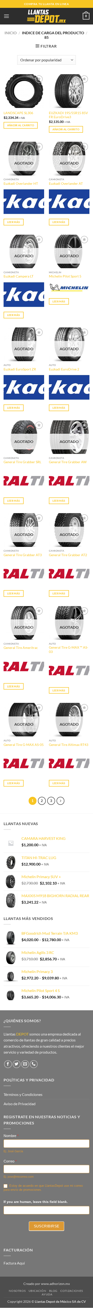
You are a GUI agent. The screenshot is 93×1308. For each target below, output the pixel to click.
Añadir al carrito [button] (20, 125)
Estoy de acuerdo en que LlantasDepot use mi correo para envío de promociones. (43, 1187)
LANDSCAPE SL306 (18, 113)
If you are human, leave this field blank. (36, 1202)
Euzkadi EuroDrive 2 (64, 369)
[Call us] (34, 1064)
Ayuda (47, 1294)
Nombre (11, 1136)
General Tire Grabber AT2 (68, 555)
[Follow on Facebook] (8, 1064)
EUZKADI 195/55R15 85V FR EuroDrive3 (68, 115)
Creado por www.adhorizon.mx (46, 1284)
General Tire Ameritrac (21, 648)
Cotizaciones (71, 1291)
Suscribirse (46, 1226)
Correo (10, 1161)
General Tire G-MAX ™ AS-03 (68, 650)
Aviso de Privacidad (20, 1103)
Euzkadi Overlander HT (21, 183)
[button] (6, 16)
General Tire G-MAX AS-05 (24, 745)
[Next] (61, 801)
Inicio (11, 32)
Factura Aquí (14, 1263)
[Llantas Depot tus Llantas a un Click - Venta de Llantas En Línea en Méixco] (46, 16)
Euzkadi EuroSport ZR (20, 369)
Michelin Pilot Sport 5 (65, 276)
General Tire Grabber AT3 (23, 555)
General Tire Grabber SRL (22, 462)
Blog (53, 1291)
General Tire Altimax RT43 (68, 745)
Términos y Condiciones (23, 1094)
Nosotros (17, 1291)
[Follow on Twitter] (17, 1064)
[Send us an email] (25, 1064)
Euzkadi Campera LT (18, 276)
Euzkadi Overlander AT (66, 183)
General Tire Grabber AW (68, 462)
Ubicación (37, 1291)
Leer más (13, 222)
